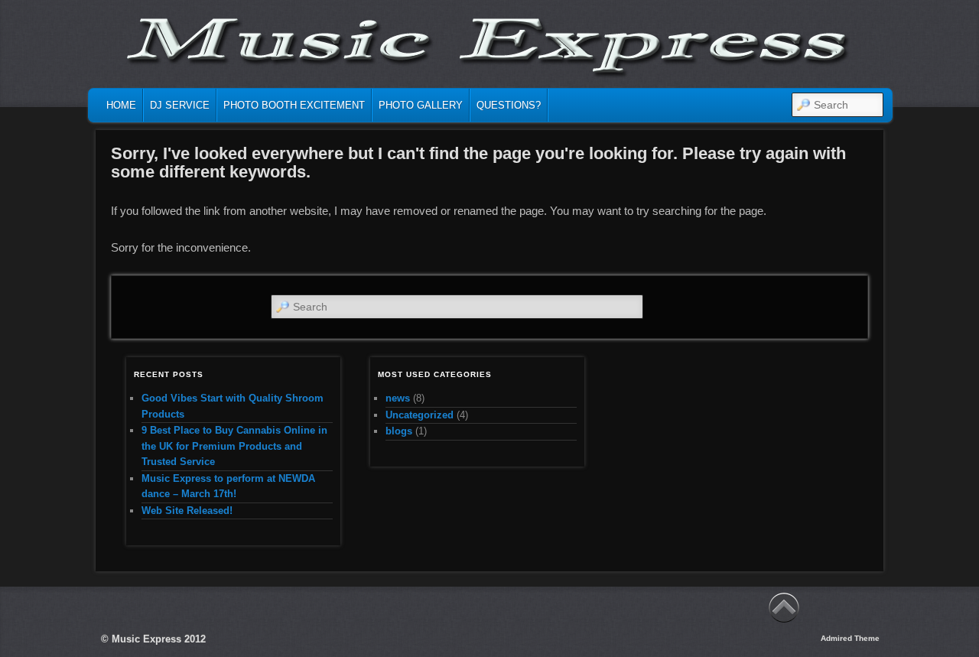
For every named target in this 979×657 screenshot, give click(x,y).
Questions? (508, 105)
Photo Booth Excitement (294, 105)
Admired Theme (850, 638)
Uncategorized (419, 415)
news (397, 398)
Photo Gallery (421, 105)
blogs (398, 431)
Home (121, 105)
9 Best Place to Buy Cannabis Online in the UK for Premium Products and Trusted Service (234, 445)
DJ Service (180, 105)
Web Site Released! (187, 510)
